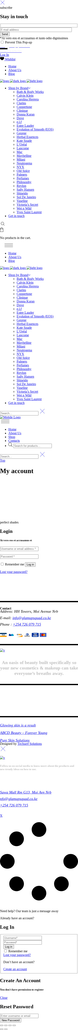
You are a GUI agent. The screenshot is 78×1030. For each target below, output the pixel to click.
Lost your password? (13, 572)
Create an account (15, 969)
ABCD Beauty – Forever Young (23, 733)
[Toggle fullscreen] (5, 1025)
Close (3, 998)
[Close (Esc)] (14, 1025)
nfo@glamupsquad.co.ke (18, 799)
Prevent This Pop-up (18, 42)
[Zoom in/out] (1, 1025)
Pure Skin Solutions (15, 740)
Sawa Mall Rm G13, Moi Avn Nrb (25, 792)
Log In (4, 55)
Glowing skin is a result (18, 725)
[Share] (10, 1025)
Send (5, 34)
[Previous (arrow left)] (1, 1029)
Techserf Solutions (29, 744)
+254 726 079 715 (27, 624)
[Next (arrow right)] (5, 1029)
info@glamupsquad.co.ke (31, 618)
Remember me (17, 951)
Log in (30, 564)
